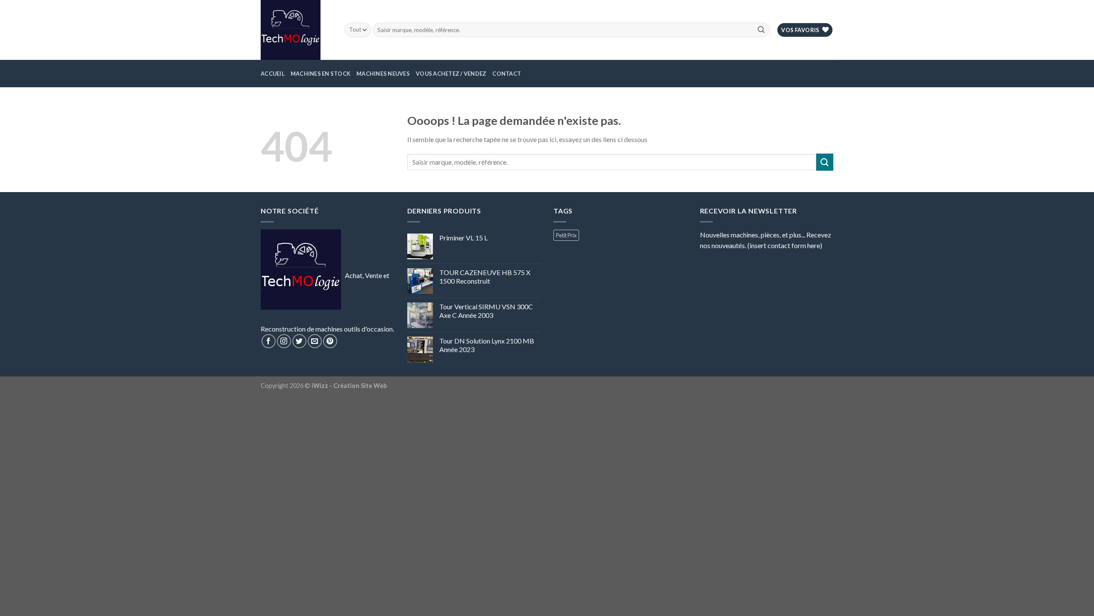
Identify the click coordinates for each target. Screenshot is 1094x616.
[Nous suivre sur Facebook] (269, 341)
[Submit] (761, 30)
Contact (506, 73)
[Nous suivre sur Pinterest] (330, 341)
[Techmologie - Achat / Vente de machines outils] (296, 30)
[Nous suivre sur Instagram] (284, 341)
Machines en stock (320, 73)
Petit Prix (566, 235)
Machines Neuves (383, 73)
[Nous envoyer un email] (315, 341)
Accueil (273, 73)
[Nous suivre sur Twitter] (299, 341)
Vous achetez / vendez (451, 73)
